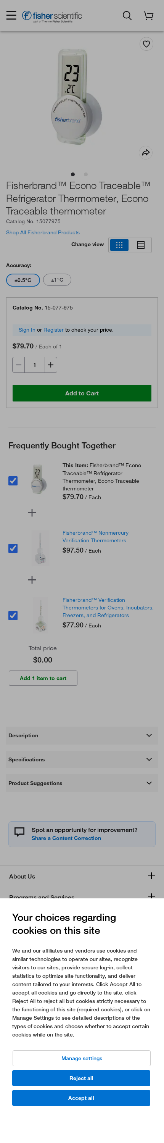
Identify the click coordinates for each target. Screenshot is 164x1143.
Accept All (81, 1098)
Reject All (81, 1078)
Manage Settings (81, 1058)
